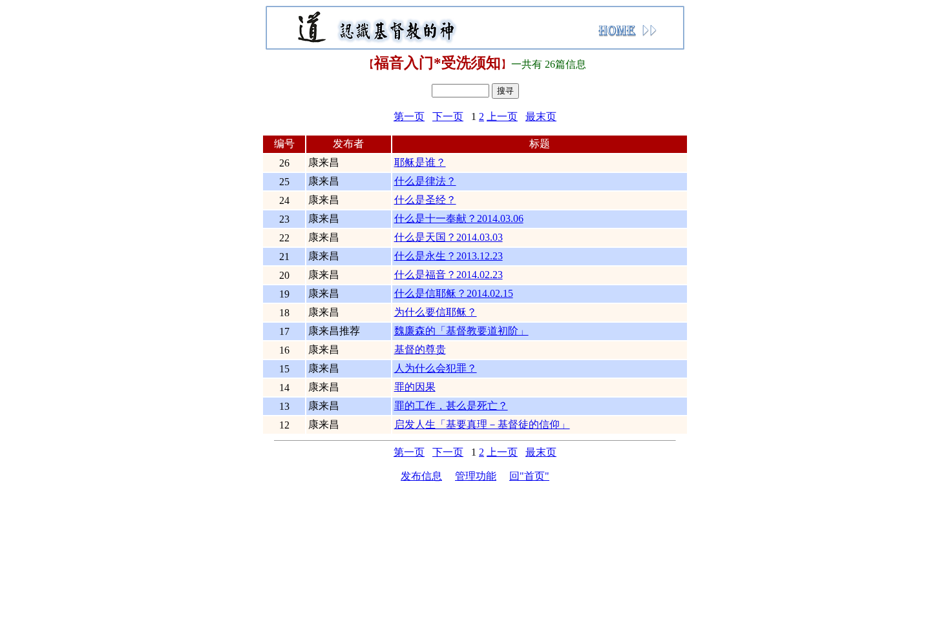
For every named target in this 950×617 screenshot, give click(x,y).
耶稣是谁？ (420, 162)
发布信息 (421, 475)
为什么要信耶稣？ (435, 312)
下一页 (447, 116)
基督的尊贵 (420, 349)
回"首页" (529, 475)
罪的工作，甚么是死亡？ (451, 405)
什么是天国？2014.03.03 (448, 237)
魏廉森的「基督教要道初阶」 (461, 330)
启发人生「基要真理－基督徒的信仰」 (482, 424)
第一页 (409, 116)
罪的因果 (415, 386)
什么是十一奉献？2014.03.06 (458, 218)
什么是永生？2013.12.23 (448, 255)
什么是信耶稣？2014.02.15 (453, 293)
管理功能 (475, 475)
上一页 (502, 116)
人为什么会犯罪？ (435, 368)
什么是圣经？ (425, 199)
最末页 (540, 116)
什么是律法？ (425, 181)
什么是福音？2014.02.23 (448, 274)
